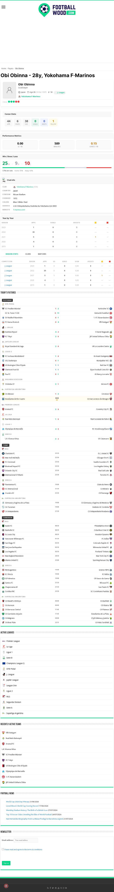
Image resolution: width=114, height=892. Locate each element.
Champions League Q (15, 663)
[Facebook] (50, 888)
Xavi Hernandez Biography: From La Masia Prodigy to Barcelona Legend (34, 819)
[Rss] (48, 888)
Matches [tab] (42, 254)
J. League (61, 92)
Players (10, 68)
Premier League (13, 641)
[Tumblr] (61, 888)
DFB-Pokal (10, 669)
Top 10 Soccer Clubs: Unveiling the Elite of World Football (29, 815)
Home (3, 68)
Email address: (8, 840)
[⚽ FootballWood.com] (57, 9)
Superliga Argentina (14, 713)
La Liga (9, 647)
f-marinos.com (19, 210)
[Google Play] (66, 888)
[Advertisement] (57, 39)
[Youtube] (58, 888)
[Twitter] (53, 888)
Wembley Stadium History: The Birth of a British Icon (27, 810)
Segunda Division (13, 702)
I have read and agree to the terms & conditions (23, 849)
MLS (8, 696)
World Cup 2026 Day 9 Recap (17, 802)
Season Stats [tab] (12, 254)
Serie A (9, 708)
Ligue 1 (9, 652)
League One (11, 685)
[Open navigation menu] (3, 7)
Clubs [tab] (28, 254)
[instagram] (63, 888)
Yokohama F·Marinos (30, 96)
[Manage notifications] (6, 886)
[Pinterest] (56, 888)
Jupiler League (12, 680)
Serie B (9, 658)
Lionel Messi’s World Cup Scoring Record (22, 806)
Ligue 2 (9, 691)
